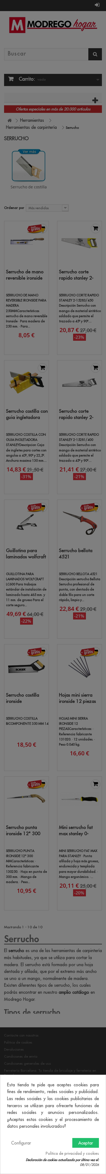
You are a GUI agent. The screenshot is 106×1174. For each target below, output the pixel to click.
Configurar (21, 1143)
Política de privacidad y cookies (72, 1153)
